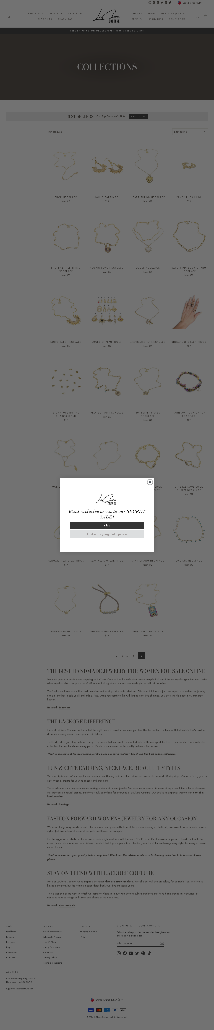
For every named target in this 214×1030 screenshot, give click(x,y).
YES (107, 525)
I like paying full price (107, 534)
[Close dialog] (150, 482)
